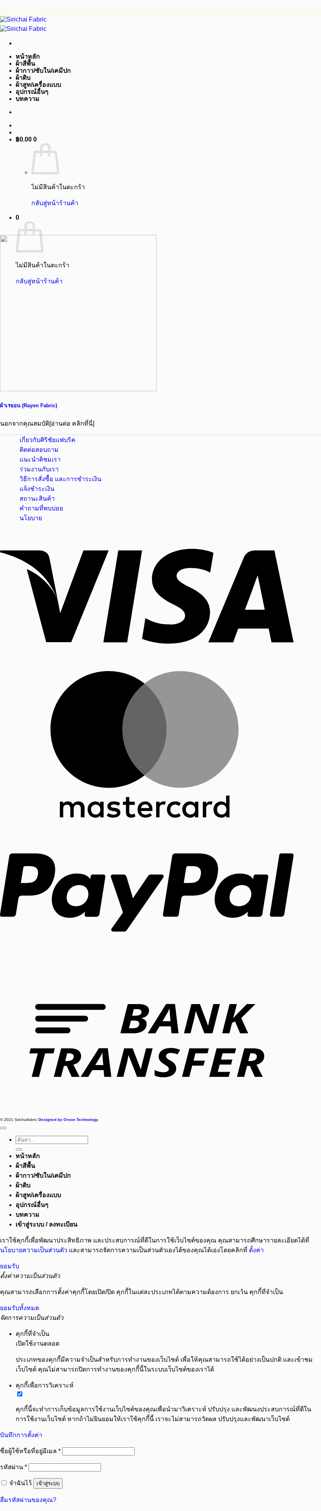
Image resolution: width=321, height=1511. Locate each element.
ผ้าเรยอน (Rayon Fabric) (28, 405)
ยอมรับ (9, 1266)
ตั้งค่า (256, 1250)
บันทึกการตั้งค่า (21, 1435)
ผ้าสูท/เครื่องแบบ (38, 84)
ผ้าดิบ (23, 77)
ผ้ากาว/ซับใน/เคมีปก (43, 70)
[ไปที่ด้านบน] (3, 1128)
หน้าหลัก (28, 56)
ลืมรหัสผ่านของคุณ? (28, 1500)
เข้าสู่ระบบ (48, 1483)
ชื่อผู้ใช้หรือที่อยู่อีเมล (30, 1451)
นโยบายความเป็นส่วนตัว (33, 1250)
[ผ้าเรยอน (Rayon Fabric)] (78, 389)
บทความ (28, 98)
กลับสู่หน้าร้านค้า (54, 203)
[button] (26, 139)
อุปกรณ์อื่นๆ (32, 91)
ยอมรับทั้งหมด (19, 1308)
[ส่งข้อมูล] (19, 1149)
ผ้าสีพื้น (25, 63)
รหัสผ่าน (13, 1467)
